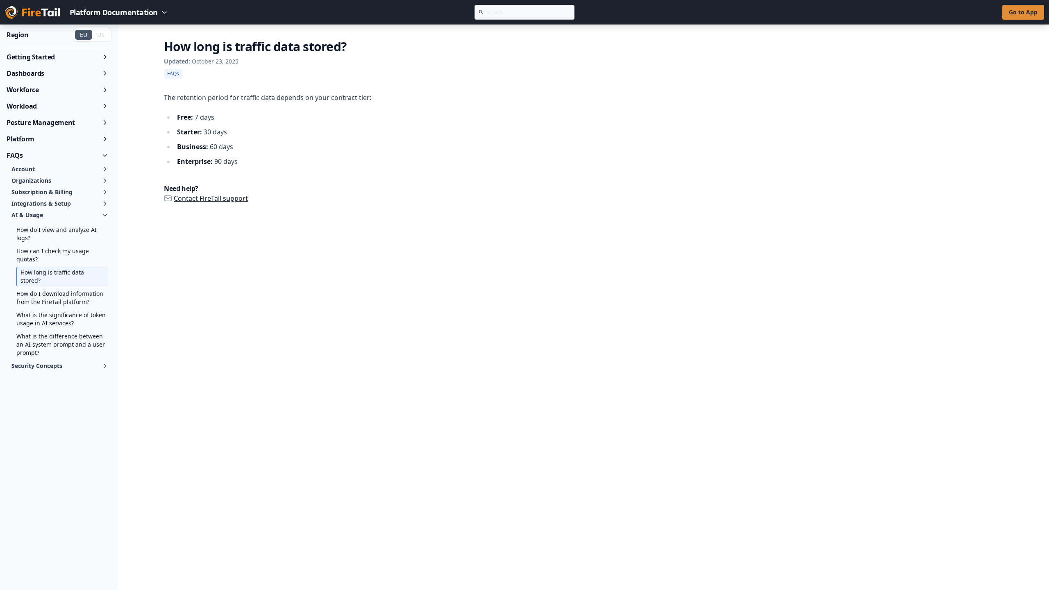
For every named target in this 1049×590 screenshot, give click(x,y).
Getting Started (31, 56)
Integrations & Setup (41, 203)
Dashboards (25, 73)
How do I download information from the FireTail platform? (59, 298)
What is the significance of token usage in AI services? (61, 319)
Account (23, 169)
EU (83, 35)
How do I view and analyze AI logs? (56, 234)
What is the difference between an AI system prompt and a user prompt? (60, 344)
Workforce (23, 89)
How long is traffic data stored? (52, 276)
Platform (20, 138)
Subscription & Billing (42, 192)
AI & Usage (27, 215)
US (100, 35)
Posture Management (41, 122)
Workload (22, 106)
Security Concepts (36, 366)
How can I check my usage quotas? (52, 255)
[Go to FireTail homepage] (32, 12)
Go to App (1023, 12)
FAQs (15, 155)
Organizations (31, 180)
